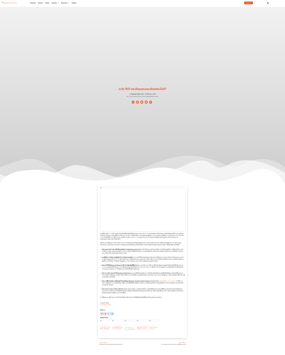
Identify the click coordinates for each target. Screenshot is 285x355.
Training (74, 3)
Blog (139, 96)
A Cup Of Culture (133, 96)
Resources (64, 3)
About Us (33, 3)
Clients (47, 3)
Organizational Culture (152, 96)
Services (40, 3)
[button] (102, 313)
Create (143, 96)
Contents (54, 3)
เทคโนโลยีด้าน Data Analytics (167, 281)
